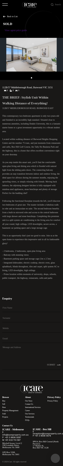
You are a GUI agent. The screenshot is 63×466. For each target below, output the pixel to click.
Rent (4, 407)
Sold (4, 414)
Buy (3, 401)
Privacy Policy (52, 401)
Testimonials (29, 417)
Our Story (28, 401)
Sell (3, 404)
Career (27, 410)
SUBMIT (51, 365)
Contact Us (29, 404)
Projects (5, 417)
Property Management (10, 410)
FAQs (27, 420)
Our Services (30, 414)
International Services (33, 407)
